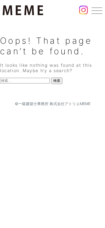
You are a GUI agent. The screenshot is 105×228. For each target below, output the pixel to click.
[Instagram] (83, 11)
